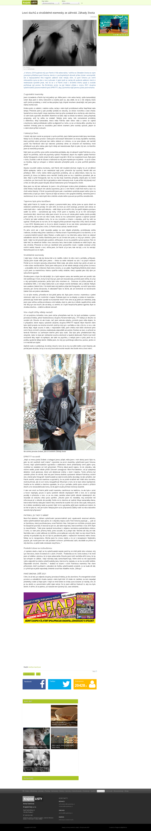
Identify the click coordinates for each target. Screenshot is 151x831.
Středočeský (33, 791)
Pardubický (86, 791)
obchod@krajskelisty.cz (66, 813)
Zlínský (127, 791)
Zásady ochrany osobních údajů (70, 827)
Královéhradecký (77, 791)
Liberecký (68, 791)
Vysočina (93, 791)
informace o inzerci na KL (66, 820)
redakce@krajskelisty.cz (66, 806)
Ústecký (61, 791)
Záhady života (28, 674)
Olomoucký (109, 791)
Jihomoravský (100, 791)
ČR (23, 791)
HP (38, 674)
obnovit (82, 3)
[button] (51, 3)
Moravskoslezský (118, 791)
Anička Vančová (34, 667)
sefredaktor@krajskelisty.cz (67, 804)
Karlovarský (54, 791)
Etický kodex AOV (84, 827)
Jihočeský (41, 791)
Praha (27, 791)
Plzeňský (47, 791)
